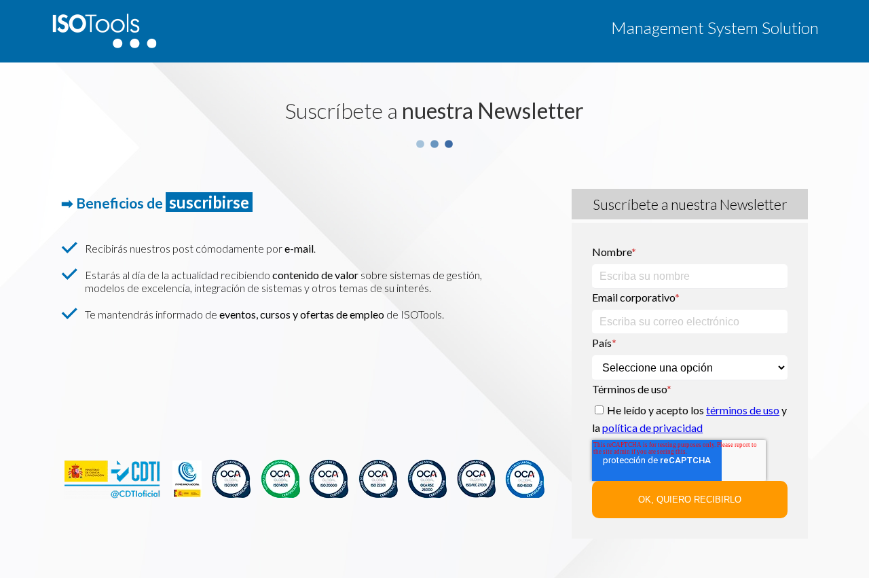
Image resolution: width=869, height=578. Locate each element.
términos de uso (742, 409)
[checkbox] (690, 420)
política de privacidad (652, 427)
